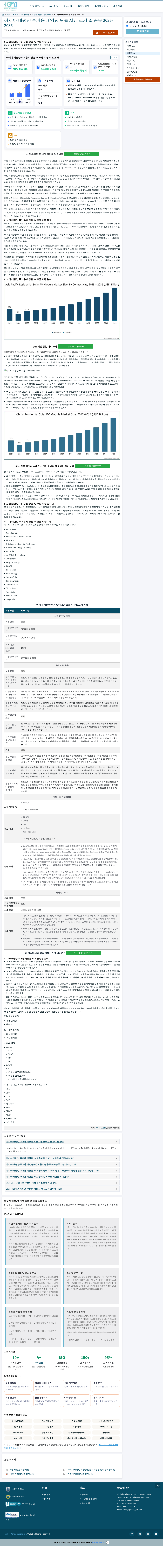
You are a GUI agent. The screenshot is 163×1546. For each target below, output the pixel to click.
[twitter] (139, 1533)
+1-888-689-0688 (132, 1500)
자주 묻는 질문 (133, 68)
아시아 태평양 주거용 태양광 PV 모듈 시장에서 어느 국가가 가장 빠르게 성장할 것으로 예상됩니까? (52, 1170)
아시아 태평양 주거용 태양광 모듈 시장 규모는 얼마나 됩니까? (35, 1141)
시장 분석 (131, 53)
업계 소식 (131, 64)
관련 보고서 (132, 75)
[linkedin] (131, 1533)
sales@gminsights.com (132, 1509)
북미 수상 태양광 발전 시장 (22, 1474)
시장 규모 (131, 45)
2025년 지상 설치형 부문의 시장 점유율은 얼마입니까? (31, 1182)
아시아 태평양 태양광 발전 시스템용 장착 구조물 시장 (91, 1469)
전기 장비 (25, 14)
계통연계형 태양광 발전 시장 (80, 1474)
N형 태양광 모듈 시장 (19, 1469)
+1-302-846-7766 (129, 1503)
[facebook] (148, 1533)
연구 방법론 (132, 71)
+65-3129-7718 (129, 1506)
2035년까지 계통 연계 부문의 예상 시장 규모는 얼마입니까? (34, 1188)
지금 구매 (144, 31)
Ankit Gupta (101, 1127)
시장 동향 (131, 49)
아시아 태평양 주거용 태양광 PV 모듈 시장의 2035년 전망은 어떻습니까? (40, 1158)
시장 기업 (131, 60)
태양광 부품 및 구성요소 (41, 14)
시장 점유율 (132, 56)
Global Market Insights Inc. (15, 1534)
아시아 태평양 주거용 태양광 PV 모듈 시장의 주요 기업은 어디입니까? (38, 1176)
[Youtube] (156, 1533)
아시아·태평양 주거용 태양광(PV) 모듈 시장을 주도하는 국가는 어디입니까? (41, 1164)
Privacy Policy (98, 1542)
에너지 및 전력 (12, 14)
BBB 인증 (39, 1362)
